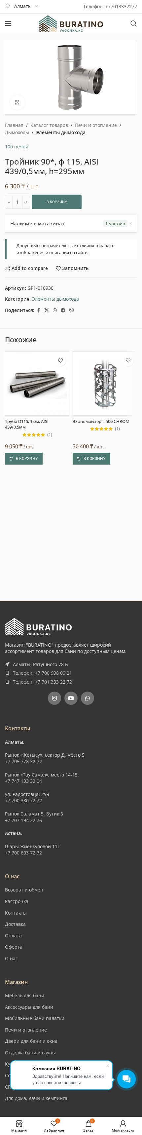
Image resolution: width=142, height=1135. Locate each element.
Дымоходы (17, 132)
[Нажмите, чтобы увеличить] (17, 102)
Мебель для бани (24, 995)
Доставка (15, 924)
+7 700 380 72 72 (23, 800)
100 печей (16, 146)
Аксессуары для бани (29, 1007)
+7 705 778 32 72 (23, 761)
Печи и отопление (96, 125)
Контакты (16, 913)
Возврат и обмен (24, 890)
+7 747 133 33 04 (23, 781)
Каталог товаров (49, 125)
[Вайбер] (71, 310)
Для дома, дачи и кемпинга (36, 1098)
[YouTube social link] (71, 698)
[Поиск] (133, 23)
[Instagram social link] (54, 698)
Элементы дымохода (61, 132)
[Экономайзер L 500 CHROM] (105, 383)
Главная (14, 125)
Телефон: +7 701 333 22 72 (42, 682)
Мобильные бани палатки (34, 1018)
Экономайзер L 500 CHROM (101, 421)
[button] (24, 459)
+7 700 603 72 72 (23, 853)
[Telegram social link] (63, 310)
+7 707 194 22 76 (23, 820)
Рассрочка (16, 901)
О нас (11, 958)
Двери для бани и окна (31, 1041)
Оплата (13, 935)
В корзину (57, 202)
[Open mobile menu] (8, 23)
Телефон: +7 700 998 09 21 (42, 673)
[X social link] (46, 310)
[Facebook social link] (38, 310)
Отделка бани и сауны (30, 1052)
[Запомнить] (60, 360)
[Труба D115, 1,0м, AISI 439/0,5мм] (37, 383)
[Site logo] (71, 23)
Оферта (13, 947)
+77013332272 (121, 6)
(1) (49, 435)
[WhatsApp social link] (55, 310)
